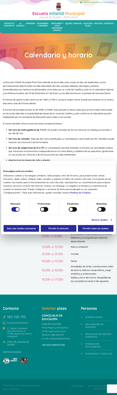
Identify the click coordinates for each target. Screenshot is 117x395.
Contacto (109, 23)
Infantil (58, 15)
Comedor (30, 23)
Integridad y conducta (98, 353)
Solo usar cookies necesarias (21, 228)
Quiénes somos (93, 317)
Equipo (68, 23)
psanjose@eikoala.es (17, 322)
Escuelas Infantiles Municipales (98, 2)
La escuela (20, 24)
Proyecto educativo (9, 24)
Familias (77, 23)
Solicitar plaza (87, 24)
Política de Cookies (80, 192)
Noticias (98, 23)
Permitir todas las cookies (96, 228)
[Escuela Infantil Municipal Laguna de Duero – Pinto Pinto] (58, 10)
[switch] (44, 209)
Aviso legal (77, 386)
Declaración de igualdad (94, 325)
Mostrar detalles (100, 220)
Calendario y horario (42, 24)
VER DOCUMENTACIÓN (53, 345)
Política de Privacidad (100, 386)
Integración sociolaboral (93, 345)
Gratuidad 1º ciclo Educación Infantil (57, 26)
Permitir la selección (58, 228)
